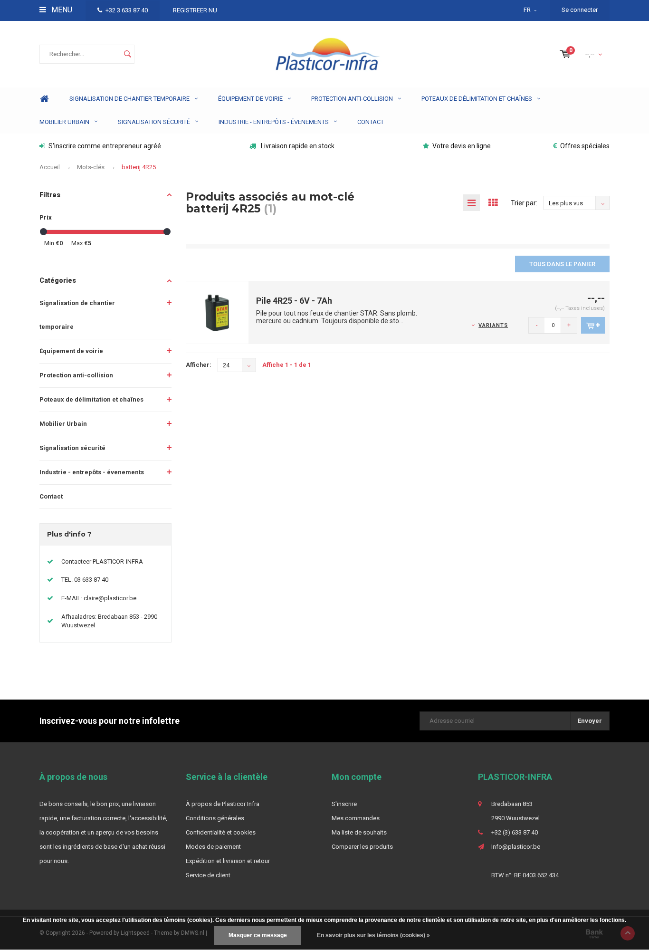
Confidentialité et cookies (221, 832)
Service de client (208, 875)
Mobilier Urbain (64, 121)
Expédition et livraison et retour (228, 860)
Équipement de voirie (250, 98)
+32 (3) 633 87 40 (514, 832)
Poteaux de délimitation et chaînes (476, 98)
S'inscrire (344, 803)
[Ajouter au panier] (593, 325)
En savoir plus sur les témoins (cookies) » (373, 935)
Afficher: (198, 364)
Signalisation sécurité (154, 121)
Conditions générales (215, 818)
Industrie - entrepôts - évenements (274, 121)
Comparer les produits (362, 846)
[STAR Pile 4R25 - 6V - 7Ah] (217, 312)
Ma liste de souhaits (359, 832)
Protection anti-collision (352, 98)
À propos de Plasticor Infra (222, 803)
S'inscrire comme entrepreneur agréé (104, 146)
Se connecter (580, 9)
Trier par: (524, 203)
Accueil (49, 167)
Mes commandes (356, 818)
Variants (493, 325)
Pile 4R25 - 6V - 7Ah (294, 301)
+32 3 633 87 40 (126, 10)
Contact (370, 121)
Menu (60, 9)
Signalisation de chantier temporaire (129, 98)
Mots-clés (91, 167)
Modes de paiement (213, 846)
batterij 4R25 (139, 167)
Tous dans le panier (562, 264)
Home (44, 99)
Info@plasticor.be (515, 846)
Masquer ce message (258, 935)
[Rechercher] (127, 54)
